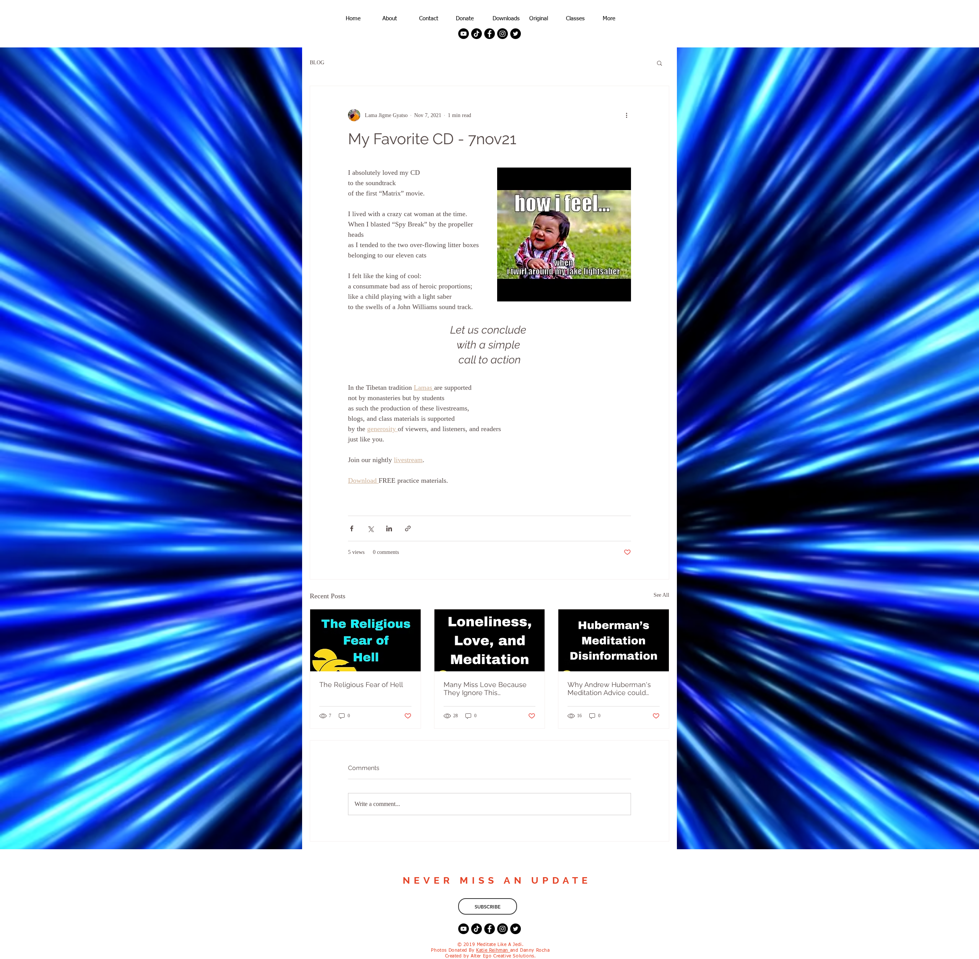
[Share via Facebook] (351, 528)
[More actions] (626, 115)
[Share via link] (407, 528)
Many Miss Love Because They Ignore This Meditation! (485, 689)
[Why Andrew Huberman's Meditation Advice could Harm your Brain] (613, 640)
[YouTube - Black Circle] (463, 33)
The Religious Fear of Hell (361, 685)
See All (661, 595)
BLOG (317, 62)
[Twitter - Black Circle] (515, 33)
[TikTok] (476, 33)
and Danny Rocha (530, 950)
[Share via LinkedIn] (389, 528)
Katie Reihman (493, 950)
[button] (659, 63)
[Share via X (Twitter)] (370, 528)
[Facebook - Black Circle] (489, 33)
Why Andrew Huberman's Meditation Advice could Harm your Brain (609, 689)
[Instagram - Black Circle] (502, 33)
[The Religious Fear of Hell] (365, 640)
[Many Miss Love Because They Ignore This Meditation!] (489, 640)
